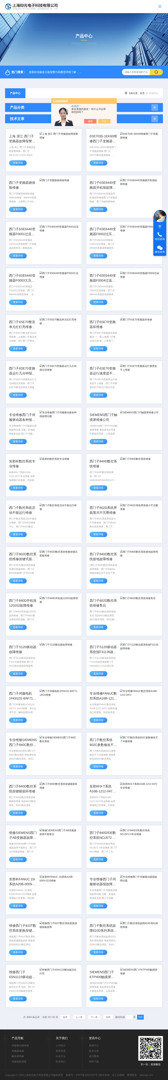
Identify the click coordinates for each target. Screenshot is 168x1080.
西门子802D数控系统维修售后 (103, 603)
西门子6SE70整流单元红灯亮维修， (22, 324)
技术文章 (94, 1050)
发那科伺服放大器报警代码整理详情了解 (52, 72)
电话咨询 (160, 239)
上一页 (79, 1017)
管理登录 (132, 1075)
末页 (108, 1017)
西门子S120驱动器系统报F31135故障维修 (103, 649)
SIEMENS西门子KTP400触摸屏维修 (102, 974)
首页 (142, 93)
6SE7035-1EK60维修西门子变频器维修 (103, 139)
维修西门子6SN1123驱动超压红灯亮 (22, 974)
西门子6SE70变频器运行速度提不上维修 (103, 371)
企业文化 (61, 1056)
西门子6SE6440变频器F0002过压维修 (103, 231)
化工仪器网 (118, 1075)
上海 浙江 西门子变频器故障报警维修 (22, 139)
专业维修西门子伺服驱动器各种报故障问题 (22, 417)
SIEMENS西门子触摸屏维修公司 (103, 417)
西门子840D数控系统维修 (103, 463)
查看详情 (18, 162)
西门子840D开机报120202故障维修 (22, 603)
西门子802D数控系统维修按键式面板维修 (22, 556)
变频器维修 (18, 1050)
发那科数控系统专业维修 (22, 463)
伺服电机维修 (19, 1061)
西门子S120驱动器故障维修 (22, 649)
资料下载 (94, 1061)
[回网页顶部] (160, 227)
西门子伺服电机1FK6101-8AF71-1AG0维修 (21, 696)
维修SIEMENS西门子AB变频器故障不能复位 (23, 835)
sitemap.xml (146, 1075)
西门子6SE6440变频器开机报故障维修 (103, 185)
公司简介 (61, 1045)
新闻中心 (94, 1045)
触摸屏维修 (18, 1056)
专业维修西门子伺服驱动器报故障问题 (103, 882)
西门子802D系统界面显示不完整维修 (103, 510)
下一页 (94, 1017)
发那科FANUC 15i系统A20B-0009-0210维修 (22, 882)
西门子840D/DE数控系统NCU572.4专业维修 (103, 835)
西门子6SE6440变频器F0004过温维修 (103, 278)
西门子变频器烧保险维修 (22, 185)
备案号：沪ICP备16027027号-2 (83, 1075)
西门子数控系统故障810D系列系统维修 (103, 928)
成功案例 (94, 1056)
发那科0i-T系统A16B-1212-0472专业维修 (102, 789)
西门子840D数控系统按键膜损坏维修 (22, 788)
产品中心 (15, 93)
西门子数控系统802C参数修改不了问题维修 (103, 742)
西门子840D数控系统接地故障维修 (103, 556)
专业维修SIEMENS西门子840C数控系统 (23, 742)
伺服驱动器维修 (20, 1045)
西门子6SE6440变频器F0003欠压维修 (22, 278)
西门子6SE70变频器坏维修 (103, 324)
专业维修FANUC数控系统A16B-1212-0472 (103, 696)
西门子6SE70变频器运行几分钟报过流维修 (22, 371)
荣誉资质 (61, 1050)
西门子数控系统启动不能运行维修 (22, 510)
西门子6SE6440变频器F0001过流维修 (22, 231)
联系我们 (61, 1061)
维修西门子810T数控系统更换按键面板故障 (22, 928)
